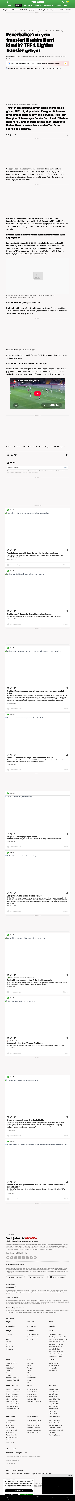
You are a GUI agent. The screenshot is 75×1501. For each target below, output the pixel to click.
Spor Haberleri (54, 1416)
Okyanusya (9, 1349)
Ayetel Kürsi (10, 1428)
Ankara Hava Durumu (33, 1423)
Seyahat (8, 1375)
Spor (16, 31)
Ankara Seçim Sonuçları (56, 1344)
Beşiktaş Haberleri (54, 1423)
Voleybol (30, 1368)
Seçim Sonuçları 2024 (55, 1334)
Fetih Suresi (10, 1432)
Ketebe (19, 1474)
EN (26, 1237)
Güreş (29, 1375)
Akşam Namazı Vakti (12, 1404)
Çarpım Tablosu (32, 1397)
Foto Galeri (10, 1326)
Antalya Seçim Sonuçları (56, 1354)
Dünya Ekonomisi (32, 1337)
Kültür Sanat (10, 1368)
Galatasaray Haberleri (55, 1425)
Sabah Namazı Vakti (12, 1397)
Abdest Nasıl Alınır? (12, 1437)
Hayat (8, 1359)
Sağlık (8, 1370)
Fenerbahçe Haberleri (55, 1428)
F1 (28, 1373)
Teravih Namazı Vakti (12, 1409)
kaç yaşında (49, 447)
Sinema (8, 1373)
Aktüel (8, 1365)
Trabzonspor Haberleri (56, 1430)
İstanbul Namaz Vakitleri (13, 1389)
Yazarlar (52, 1359)
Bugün (8, 1321)
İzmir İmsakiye (53, 1397)
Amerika (8, 1342)
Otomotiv (30, 1339)
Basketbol (30, 1363)
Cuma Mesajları (11, 1420)
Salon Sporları (31, 1378)
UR (36, 1237)
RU (33, 1237)
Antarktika (9, 1347)
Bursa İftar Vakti (54, 1406)
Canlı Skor (52, 1432)
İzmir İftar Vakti (53, 1409)
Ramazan (52, 1385)
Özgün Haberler (32, 1389)
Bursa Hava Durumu (33, 1428)
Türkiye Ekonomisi (33, 1334)
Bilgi (28, 1382)
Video (51, 1321)
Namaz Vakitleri (12, 1385)
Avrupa (8, 1337)
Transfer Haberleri (54, 1420)
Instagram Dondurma (34, 1401)
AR (28, 1237)
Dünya (8, 1330)
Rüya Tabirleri (10, 1442)
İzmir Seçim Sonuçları (55, 1347)
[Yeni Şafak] (37, 2)
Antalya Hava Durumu (34, 1430)
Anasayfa (9, 31)
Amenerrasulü (10, 1425)
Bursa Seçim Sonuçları (56, 1351)
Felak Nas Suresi (11, 1430)
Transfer (23, 31)
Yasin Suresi (10, 1423)
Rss (26, 1453)
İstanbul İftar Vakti (54, 1399)
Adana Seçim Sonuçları (56, 1349)
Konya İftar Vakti (54, 1404)
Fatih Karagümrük (60, 447)
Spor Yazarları (53, 1368)
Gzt (7, 1474)
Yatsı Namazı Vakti (12, 1406)
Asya (7, 1339)
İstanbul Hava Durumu (34, 1420)
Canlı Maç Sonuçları (55, 1435)
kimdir (35, 447)
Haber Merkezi (10, 56)
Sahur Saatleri (53, 1413)
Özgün (29, 1385)
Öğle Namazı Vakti (11, 1399)
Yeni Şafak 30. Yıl (11, 1363)
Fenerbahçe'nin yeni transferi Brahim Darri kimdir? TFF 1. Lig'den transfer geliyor (49, 31)
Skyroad (34, 1474)
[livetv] (63, 2)
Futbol (29, 1365)
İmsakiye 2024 (53, 1389)
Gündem (30, 1321)
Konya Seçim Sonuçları (56, 1356)
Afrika (8, 1344)
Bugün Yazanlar (53, 1363)
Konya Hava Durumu (33, 1432)
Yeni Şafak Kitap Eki (12, 1378)
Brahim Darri (27, 447)
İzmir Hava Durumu (33, 1425)
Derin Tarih (26, 1474)
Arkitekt (41, 1474)
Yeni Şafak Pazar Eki (12, 1380)
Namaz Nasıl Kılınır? (12, 1435)
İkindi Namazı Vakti (12, 1401)
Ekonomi (30, 1330)
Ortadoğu (9, 1334)
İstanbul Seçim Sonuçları (56, 1342)
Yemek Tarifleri (32, 1392)
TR (23, 1237)
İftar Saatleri (52, 1411)
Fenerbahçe (17, 447)
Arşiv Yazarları (53, 1370)
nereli (41, 447)
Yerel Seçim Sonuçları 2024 (57, 1337)
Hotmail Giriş (31, 1394)
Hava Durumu (32, 1416)
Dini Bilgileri (10, 1416)
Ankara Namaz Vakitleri (13, 1392)
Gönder (65, 467)
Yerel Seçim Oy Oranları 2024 (58, 1339)
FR (31, 1237)
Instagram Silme (32, 1399)
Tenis (29, 1370)
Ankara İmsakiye (54, 1394)
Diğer (29, 1380)
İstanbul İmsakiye (54, 1392)
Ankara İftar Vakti (54, 1401)
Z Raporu (13, 1474)
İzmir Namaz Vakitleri (12, 1394)
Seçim (51, 1330)
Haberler (52, 1326)
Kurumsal (9, 1453)
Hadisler (8, 1440)
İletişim (19, 1453)
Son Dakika (31, 1326)
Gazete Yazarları (54, 1365)
